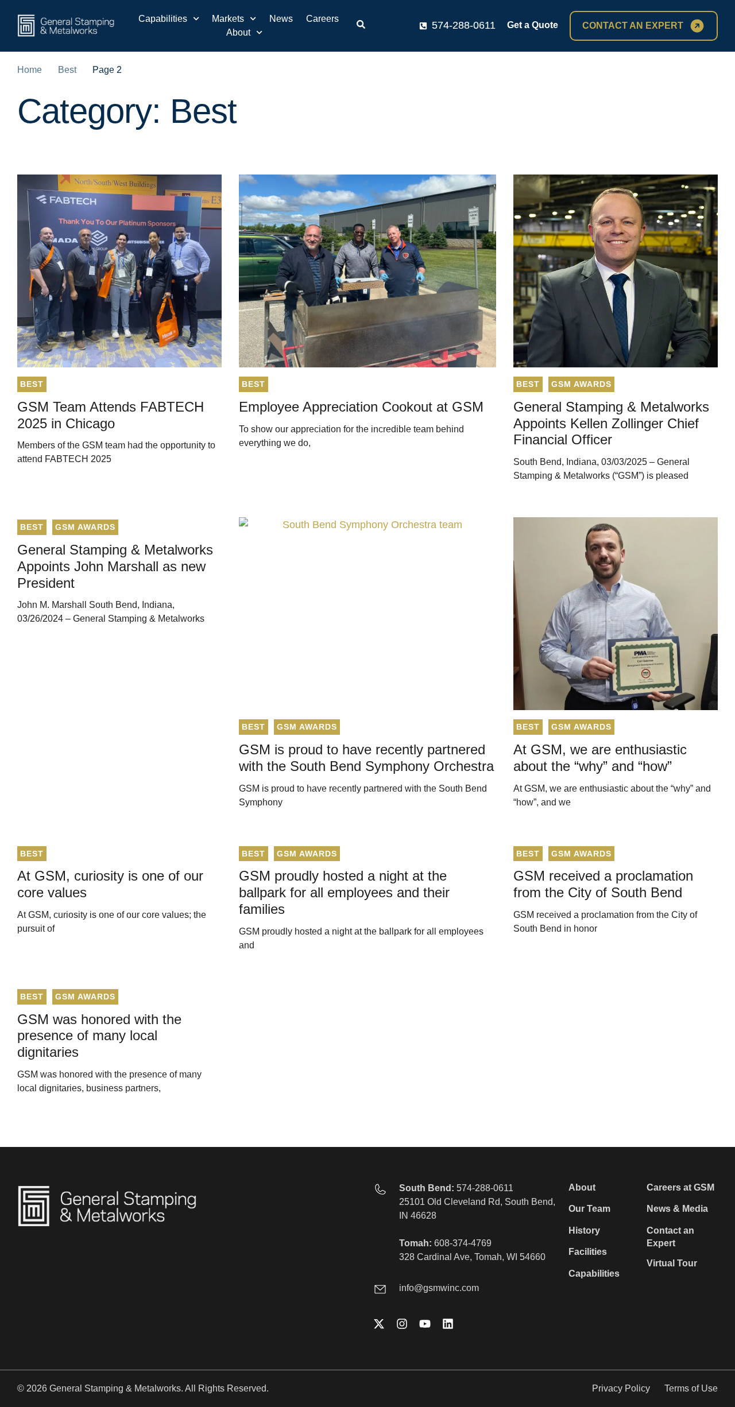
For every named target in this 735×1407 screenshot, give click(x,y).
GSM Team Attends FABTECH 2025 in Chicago (110, 415)
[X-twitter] (379, 1324)
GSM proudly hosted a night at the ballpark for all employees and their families (344, 892)
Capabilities (162, 19)
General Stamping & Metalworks (115, 1388)
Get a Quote (532, 25)
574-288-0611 (485, 1188)
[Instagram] (402, 1324)
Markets (228, 19)
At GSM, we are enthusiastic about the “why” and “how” (600, 758)
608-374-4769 (463, 1243)
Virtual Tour (672, 1263)
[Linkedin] (448, 1324)
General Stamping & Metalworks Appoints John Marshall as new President (115, 566)
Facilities (587, 1252)
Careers (322, 19)
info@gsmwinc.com (439, 1288)
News (281, 19)
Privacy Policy (621, 1388)
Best (67, 70)
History (584, 1230)
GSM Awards (581, 384)
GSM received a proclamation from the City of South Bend (603, 884)
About (238, 32)
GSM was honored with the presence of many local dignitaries (99, 1035)
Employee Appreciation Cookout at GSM (361, 406)
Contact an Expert (670, 1237)
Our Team (589, 1209)
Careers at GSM (680, 1187)
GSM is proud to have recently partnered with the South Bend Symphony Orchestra (366, 758)
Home (29, 70)
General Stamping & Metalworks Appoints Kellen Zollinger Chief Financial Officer (611, 423)
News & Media (677, 1209)
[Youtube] (425, 1324)
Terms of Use (691, 1388)
